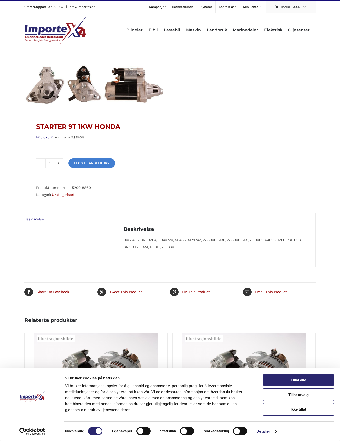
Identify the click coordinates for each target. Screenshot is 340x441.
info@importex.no (82, 7)
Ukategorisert (63, 194)
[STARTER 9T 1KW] (96, 364)
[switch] (143, 431)
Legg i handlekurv (92, 163)
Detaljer (263, 431)
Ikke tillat (298, 409)
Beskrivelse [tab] (34, 219)
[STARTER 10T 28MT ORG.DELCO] (244, 364)
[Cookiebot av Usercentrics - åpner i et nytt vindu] (32, 431)
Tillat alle (298, 380)
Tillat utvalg (298, 395)
